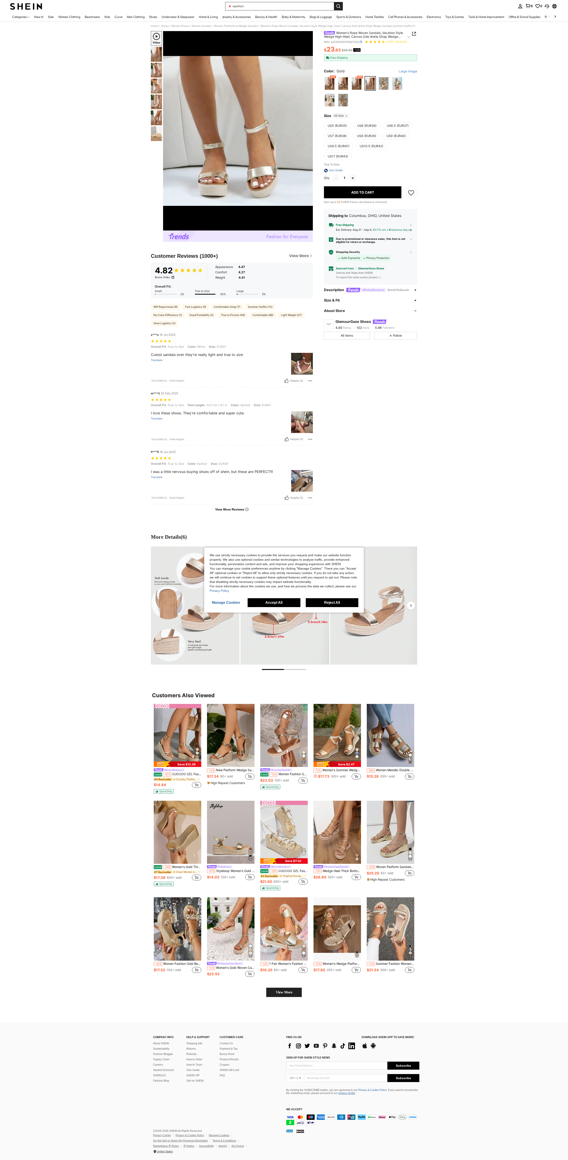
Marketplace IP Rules (166, 1146)
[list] (321, 1046)
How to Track (194, 1064)
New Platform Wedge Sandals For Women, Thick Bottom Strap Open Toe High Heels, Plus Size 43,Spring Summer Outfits (231, 770)
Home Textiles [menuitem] (374, 17)
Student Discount (163, 1070)
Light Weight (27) (291, 315)
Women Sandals (201, 26)
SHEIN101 (159, 1075)
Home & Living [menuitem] (208, 17)
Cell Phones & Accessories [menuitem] (405, 17)
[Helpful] (286, 380)
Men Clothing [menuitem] (136, 17)
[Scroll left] (549, 16)
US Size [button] (339, 115)
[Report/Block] (310, 380)
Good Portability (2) (201, 315)
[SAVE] (411, 193)
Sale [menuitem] (51, 17)
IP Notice (188, 1146)
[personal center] (520, 6)
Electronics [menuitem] (434, 17)
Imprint (223, 1146)
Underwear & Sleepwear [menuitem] (178, 17)
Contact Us (226, 1043)
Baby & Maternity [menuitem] (293, 17)
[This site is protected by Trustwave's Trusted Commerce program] (289, 1131)
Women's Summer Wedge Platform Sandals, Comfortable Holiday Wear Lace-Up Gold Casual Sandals (337, 770)
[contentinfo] (352, 1119)
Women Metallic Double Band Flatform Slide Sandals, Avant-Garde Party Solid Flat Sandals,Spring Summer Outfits (391, 770)
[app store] (365, 1047)
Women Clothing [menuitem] (69, 17)
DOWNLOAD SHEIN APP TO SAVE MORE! (388, 1037)
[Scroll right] (555, 16)
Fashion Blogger (163, 1054)
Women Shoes (180, 26)
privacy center (346, 1093)
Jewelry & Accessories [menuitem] (236, 17)
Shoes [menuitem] (153, 17)
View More (284, 992)
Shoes (165, 26)
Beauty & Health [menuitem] (266, 17)
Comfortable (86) (262, 315)
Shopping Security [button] (348, 252)
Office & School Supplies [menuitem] (524, 17)
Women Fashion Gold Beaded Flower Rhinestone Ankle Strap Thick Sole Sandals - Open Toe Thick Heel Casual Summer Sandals (178, 963)
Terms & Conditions (224, 1140)
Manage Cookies (219, 1135)
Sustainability (161, 1048)
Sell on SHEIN (195, 1080)
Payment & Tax (229, 1048)
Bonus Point (227, 1054)
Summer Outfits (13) (260, 306)
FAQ (222, 1075)
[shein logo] (26, 6)
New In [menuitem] (38, 17)
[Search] (338, 6)
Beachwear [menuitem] (92, 17)
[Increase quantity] (353, 178)
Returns (191, 1048)
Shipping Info (194, 1043)
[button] (547, 6)
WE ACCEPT (294, 1109)
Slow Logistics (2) (165, 323)
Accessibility (206, 1146)
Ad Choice (237, 1146)
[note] (177, 764)
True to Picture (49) (233, 315)
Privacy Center (162, 1135)
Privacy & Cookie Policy (372, 1090)
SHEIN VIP (192, 1075)
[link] (529, 6)
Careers (158, 1064)
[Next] (411, 606)
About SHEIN (161, 1043)
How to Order (194, 1059)
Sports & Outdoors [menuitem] (348, 17)
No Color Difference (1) (168, 315)
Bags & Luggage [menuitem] (321, 17)
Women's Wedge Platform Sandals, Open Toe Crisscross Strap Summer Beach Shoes (337, 963)
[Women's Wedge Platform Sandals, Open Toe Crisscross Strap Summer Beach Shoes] (337, 929)
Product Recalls (229, 1059)
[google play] (373, 1047)
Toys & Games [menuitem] (454, 17)
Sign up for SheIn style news (308, 1057)
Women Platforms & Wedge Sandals (236, 26)
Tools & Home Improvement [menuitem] (486, 17)
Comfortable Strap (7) (227, 306)
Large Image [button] (408, 71)
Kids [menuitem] (107, 17)
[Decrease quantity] (336, 178)
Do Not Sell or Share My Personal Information (180, 1140)
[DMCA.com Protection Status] (300, 1131)
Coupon (224, 1064)
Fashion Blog (161, 1080)
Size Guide (193, 1070)
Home (154, 26)
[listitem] (177, 748)
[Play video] (238, 130)
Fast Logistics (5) (195, 306)
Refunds (191, 1054)
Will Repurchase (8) (166, 306)
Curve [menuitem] (118, 17)
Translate (156, 360)
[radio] (329, 83)
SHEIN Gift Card (229, 1070)
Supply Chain (161, 1059)
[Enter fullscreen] (308, 227)
